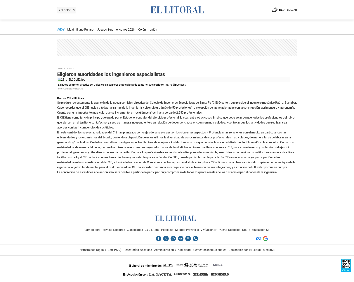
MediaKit (269, 250)
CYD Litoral (152, 230)
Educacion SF (261, 230)
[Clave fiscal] (346, 271)
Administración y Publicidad (172, 250)
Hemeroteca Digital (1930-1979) (100, 250)
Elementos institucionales (209, 250)
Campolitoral (92, 230)
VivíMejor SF (209, 230)
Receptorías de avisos (138, 250)
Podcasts (167, 230)
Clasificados (135, 230)
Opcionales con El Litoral (244, 250)
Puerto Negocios (229, 230)
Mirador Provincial (187, 230)
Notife (246, 230)
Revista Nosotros (114, 230)
